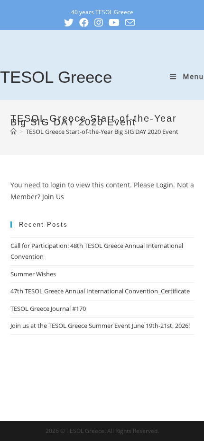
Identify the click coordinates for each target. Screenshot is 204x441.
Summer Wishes (33, 274)
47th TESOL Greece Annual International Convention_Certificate (100, 291)
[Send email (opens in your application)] (132, 22)
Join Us (53, 196)
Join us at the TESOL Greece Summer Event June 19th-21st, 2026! (100, 325)
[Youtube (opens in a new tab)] (117, 22)
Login (164, 184)
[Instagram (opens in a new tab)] (101, 22)
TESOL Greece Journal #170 (48, 308)
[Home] (13, 131)
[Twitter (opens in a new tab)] (71, 22)
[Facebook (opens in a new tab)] (86, 22)
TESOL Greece (56, 77)
